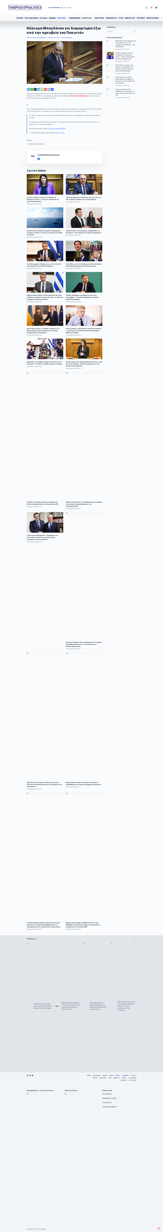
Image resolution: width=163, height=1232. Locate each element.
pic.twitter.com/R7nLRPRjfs (56, 128)
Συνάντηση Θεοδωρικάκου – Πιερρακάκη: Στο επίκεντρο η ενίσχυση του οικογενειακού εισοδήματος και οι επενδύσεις (42, 537)
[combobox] (120, 31)
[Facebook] (146, 7)
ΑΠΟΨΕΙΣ (141, 18)
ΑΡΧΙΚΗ (19, 18)
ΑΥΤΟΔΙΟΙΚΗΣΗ (132, 1077)
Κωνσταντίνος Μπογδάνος (78, 96)
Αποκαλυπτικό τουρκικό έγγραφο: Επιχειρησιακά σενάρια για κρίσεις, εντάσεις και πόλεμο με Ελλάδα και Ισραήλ (44, 233)
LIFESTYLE (86, 18)
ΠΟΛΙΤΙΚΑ (61, 18)
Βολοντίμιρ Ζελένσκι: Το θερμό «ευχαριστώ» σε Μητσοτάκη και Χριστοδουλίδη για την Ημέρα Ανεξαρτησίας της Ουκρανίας (43, 330)
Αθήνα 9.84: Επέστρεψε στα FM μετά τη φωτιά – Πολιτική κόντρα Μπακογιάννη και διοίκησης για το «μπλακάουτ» (44, 784)
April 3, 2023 (60, 133)
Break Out (130, 18)
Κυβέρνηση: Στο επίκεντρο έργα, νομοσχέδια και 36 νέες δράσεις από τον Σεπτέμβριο (43, 1006)
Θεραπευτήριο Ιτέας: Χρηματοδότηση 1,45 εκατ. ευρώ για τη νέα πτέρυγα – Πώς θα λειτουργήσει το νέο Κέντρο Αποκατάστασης (84, 364)
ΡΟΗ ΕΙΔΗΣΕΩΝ (31, 18)
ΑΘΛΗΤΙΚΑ (99, 18)
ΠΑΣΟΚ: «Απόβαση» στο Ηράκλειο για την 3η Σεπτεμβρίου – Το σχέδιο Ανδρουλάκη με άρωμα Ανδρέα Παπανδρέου (82, 297)
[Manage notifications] (159, 1228)
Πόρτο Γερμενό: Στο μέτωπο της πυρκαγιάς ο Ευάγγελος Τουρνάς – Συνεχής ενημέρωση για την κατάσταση (126, 1006)
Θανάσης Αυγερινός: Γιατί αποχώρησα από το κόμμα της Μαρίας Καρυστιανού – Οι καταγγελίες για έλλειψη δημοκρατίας (84, 644)
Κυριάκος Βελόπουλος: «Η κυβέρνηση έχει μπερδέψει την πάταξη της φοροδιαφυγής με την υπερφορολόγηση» (84, 504)
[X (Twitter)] (156, 7)
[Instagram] (151, 7)
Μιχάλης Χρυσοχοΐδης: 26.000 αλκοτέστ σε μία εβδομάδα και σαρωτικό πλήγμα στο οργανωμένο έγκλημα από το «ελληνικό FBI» (83, 925)
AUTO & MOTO (132, 1080)
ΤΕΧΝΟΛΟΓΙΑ (111, 18)
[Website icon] (38, 159)
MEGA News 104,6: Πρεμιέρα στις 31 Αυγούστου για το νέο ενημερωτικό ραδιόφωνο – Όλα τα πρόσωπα (71, 1006)
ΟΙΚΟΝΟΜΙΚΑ (75, 18)
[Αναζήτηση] (159, 7)
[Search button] (134, 31)
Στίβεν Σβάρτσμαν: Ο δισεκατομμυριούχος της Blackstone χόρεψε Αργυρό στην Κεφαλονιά (98, 1006)
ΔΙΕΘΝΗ (52, 18)
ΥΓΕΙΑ (121, 18)
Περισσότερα (152, 18)
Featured (64, 37)
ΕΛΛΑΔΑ (43, 18)
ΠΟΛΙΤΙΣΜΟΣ (123, 1080)
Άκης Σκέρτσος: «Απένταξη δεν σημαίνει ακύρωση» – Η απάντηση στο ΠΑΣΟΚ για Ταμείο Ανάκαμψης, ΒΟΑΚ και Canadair (84, 330)
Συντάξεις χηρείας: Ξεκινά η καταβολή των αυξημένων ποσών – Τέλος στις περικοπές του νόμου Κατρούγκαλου (43, 199)
